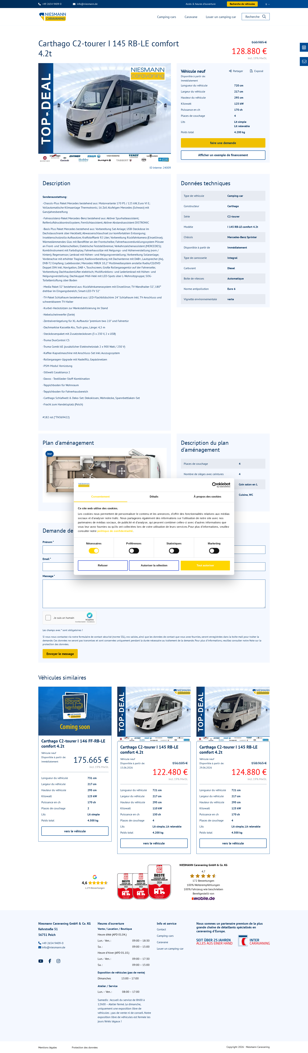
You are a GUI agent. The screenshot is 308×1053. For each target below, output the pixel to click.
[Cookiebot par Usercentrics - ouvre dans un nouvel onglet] (214, 485)
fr (267, 4)
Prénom (48, 542)
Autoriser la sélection (154, 565)
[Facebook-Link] (50, 961)
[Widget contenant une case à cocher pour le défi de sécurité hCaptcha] (69, 617)
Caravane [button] (191, 17)
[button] (236, 71)
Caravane (162, 942)
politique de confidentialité (115, 531)
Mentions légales (47, 1047)
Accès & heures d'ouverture (200, 4)
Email (47, 559)
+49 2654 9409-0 (51, 4)
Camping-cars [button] (166, 17)
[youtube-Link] (41, 961)
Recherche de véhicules (242, 4)
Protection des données (85, 1047)
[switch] (134, 551)
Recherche (252, 17)
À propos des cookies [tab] (207, 496)
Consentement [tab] (100, 496)
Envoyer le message (60, 654)
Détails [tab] (154, 496)
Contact (161, 929)
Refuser (103, 565)
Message (49, 576)
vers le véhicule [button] (75, 831)
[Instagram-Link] (58, 961)
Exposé (258, 71)
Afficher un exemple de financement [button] (223, 155)
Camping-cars (165, 935)
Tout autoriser (205, 565)
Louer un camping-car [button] (221, 17)
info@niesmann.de (87, 4)
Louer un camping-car (170, 948)
